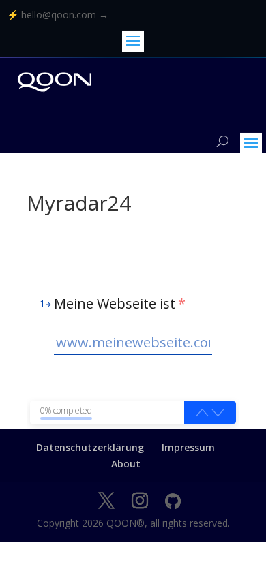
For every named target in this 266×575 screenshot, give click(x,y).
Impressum (188, 447)
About (126, 463)
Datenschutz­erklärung (90, 447)
